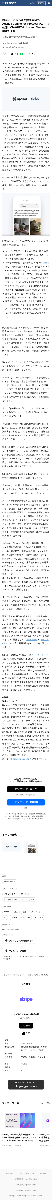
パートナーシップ (39, 655)
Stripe (6, 912)
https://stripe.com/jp (20, 759)
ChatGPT (15, 917)
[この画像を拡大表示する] (11, 847)
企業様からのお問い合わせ (26, 1185)
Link (45, 263)
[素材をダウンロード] (29, 54)
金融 (24, 912)
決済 (16, 912)
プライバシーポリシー (26, 1173)
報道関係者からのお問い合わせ (26, 1179)
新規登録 (41, 3)
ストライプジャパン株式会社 (39, 975)
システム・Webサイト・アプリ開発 (19, 899)
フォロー (26, 1026)
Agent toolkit (31, 639)
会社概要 (9, 1173)
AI (5, 917)
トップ (6, 975)
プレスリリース (19, 975)
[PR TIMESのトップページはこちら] (10, 3)
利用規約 (42, 1173)
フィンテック (36, 912)
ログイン (32, 3)
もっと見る (45, 1103)
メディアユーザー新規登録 (26, 802)
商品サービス (9, 881)
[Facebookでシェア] (17, 54)
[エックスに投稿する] (12, 54)
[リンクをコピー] (34, 54)
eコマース (39, 917)
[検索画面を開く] (49, 3)
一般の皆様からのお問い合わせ (26, 1190)
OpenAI (26, 917)
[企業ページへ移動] (26, 1000)
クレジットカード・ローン (15, 894)
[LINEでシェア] (21, 54)
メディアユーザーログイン (26, 789)
